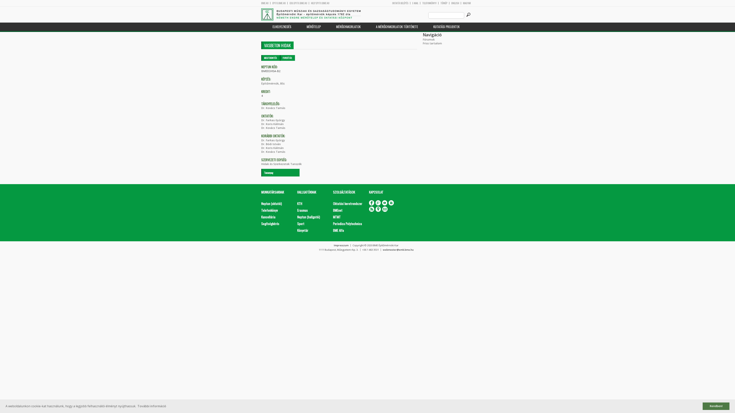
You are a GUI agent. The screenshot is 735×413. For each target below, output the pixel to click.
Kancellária (268, 217)
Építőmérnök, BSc (273, 83)
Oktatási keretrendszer (347, 203)
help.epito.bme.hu (320, 3)
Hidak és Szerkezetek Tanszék (281, 164)
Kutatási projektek (446, 26)
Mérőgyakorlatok (348, 26)
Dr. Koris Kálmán (272, 124)
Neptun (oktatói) (271, 203)
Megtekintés (270, 57)
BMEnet (337, 210)
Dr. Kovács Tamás (273, 108)
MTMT (337, 217)
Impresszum (341, 245)
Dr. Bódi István (271, 144)
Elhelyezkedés (282, 26)
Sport (300, 223)
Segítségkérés (270, 223)
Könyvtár (302, 230)
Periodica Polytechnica (347, 223)
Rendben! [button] (716, 406)
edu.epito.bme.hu (298, 3)
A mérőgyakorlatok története (397, 26)
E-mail (415, 3)
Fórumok (429, 39)
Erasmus (302, 210)
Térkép (444, 3)
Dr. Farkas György (273, 120)
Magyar (467, 3)
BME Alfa (338, 230)
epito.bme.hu (279, 3)
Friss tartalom (432, 43)
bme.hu (265, 3)
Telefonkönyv (429, 3)
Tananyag (268, 173)
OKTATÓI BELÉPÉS (400, 3)
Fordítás (287, 57)
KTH (299, 203)
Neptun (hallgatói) (308, 217)
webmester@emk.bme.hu (398, 249)
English (455, 3)
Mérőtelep (314, 26)
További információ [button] (151, 406)
